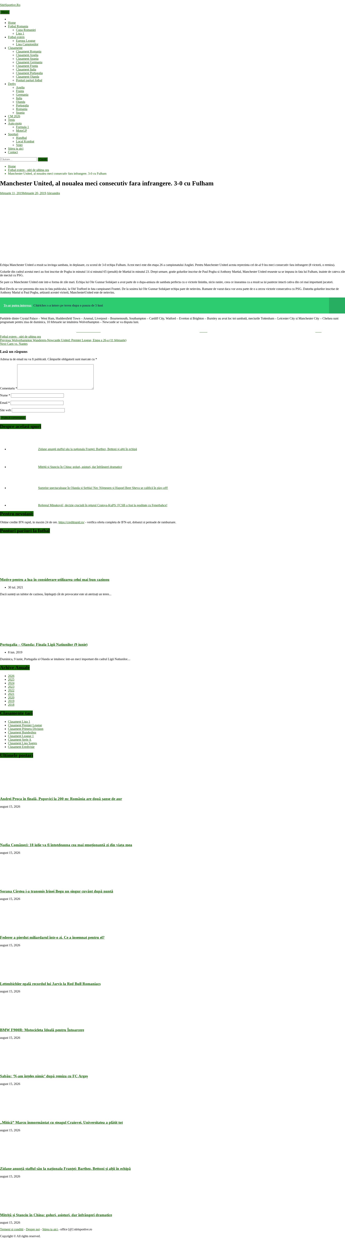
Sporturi (13, 134)
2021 (11, 694)
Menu (5, 12)
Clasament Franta (27, 66)
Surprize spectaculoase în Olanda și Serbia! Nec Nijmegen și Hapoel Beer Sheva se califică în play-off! (103, 488)
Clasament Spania (27, 58)
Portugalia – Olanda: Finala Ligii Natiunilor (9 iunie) (43, 644)
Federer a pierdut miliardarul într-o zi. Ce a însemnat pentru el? (52, 937)
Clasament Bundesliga (22, 732)
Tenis (11, 119)
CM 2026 (14, 116)
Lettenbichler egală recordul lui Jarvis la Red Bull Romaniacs (50, 984)
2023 (11, 686)
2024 (11, 683)
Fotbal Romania (18, 26)
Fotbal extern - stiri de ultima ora (20, 336)
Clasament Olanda (27, 76)
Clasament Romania (28, 51)
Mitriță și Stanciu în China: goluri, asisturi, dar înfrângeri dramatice (80, 467)
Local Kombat (25, 141)
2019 (11, 701)
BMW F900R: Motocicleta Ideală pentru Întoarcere (42, 1030)
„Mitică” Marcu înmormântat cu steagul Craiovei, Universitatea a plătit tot (61, 1122)
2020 (11, 697)
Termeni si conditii (11, 1229)
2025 (11, 679)
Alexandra (53, 193)
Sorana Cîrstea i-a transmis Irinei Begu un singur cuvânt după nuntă (56, 891)
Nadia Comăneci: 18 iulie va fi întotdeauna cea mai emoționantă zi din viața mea (66, 845)
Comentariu (8, 388)
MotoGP (21, 130)
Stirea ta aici (15, 148)
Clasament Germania (29, 62)
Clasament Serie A (19, 739)
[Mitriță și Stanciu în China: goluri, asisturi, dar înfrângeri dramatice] (23, 467)
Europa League (25, 40)
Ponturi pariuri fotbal (29, 80)
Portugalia (22, 105)
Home (12, 22)
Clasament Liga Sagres (22, 743)
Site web (5, 410)
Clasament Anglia (27, 55)
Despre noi (33, 1229)
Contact (13, 152)
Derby (12, 84)
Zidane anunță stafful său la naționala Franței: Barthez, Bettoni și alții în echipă (87, 449)
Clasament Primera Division (25, 728)
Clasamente (15, 48)
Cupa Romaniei (26, 30)
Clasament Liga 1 (19, 721)
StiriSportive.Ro (10, 5)
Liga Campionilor (27, 44)
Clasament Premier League (25, 725)
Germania (22, 94)
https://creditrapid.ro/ (71, 522)
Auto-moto (15, 123)
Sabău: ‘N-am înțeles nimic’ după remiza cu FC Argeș (44, 1076)
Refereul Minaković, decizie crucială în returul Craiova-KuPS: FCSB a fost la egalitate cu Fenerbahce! (102, 505)
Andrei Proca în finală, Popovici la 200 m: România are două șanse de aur (61, 799)
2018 (11, 704)
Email (5, 402)
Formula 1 (22, 127)
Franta (20, 91)
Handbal (21, 137)
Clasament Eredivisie (21, 746)
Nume (5, 395)
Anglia (20, 87)
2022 (11, 690)
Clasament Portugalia (29, 73)
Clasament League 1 (21, 736)
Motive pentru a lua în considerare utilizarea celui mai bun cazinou (54, 579)
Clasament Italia (26, 69)
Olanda (20, 101)
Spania (20, 112)
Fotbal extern (16, 37)
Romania (21, 109)
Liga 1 (20, 33)
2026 (11, 676)
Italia (19, 98)
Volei (19, 145)
